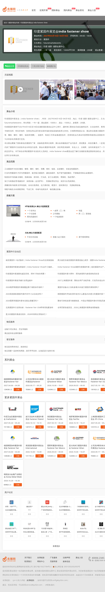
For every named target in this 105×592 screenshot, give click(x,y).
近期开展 (44, 10)
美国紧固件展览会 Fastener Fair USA (54, 417)
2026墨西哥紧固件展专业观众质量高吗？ (22, 300)
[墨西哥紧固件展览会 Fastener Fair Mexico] (56, 438)
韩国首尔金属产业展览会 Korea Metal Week (13, 475)
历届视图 (9, 74)
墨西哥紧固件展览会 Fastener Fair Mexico (56, 446)
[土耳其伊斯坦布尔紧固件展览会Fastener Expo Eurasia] (35, 372)
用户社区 (9, 492)
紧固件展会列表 (13, 23)
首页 (34, 10)
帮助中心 (40, 561)
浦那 (50, 46)
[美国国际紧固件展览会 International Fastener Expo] (35, 438)
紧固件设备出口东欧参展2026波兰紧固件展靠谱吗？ (78, 287)
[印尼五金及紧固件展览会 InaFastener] (13, 409)
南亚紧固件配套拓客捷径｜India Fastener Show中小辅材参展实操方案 (34, 267)
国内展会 (68, 10)
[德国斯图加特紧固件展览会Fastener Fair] (13, 372)
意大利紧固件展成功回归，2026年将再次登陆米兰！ (27, 314)
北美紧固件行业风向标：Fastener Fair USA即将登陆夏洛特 (29, 307)
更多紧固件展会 (13, 397)
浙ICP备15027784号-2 (42, 566)
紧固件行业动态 (14, 251)
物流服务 (11, 321)
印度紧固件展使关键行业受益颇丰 (19, 280)
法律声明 (66, 557)
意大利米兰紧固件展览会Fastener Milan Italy (56, 380)
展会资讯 (80, 10)
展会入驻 (92, 10)
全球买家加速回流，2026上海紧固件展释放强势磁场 (78, 307)
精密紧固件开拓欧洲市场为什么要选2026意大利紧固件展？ (81, 294)
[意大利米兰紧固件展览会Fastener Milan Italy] (56, 372)
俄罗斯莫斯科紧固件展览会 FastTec (78, 417)
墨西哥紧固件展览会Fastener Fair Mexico (78, 380)
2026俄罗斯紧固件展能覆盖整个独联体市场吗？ (25, 287)
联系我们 (28, 561)
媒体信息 (66, 561)
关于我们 (28, 557)
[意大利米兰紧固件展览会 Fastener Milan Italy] (78, 438)
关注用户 (39, 66)
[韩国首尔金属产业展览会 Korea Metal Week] (13, 467)
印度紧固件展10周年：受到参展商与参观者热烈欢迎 (78, 273)
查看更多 (56, 546)
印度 (45, 46)
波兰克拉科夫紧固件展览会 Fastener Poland (35, 417)
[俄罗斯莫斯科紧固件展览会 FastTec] (78, 409)
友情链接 (40, 557)
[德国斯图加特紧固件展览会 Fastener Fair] (13, 438)
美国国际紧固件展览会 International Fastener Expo (35, 446)
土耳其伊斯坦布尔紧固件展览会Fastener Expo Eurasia (35, 380)
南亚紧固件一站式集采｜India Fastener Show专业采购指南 (30, 260)
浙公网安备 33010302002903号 (67, 566)
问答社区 (23, 66)
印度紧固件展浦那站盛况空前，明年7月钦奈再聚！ (26, 273)
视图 (52, 66)
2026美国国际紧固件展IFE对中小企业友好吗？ (24, 294)
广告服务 (53, 557)
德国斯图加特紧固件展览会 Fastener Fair (13, 446)
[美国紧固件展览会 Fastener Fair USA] (56, 409)
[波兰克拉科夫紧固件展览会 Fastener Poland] (35, 409)
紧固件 (46, 39)
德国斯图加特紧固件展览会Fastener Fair (13, 380)
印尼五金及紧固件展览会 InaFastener (13, 417)
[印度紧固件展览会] (56, 89)
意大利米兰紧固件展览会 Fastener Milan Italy (78, 446)
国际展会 (56, 10)
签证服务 (11, 339)
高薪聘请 (53, 561)
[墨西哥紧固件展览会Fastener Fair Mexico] (78, 372)
